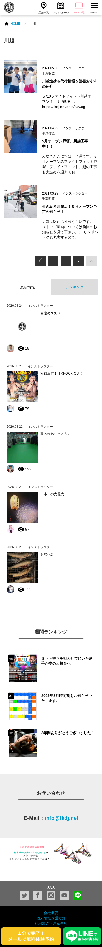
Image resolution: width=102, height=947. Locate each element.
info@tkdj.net (61, 818)
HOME (15, 23)
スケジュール (61, 12)
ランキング (74, 287)
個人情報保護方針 (51, 918)
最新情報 (27, 287)
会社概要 (51, 913)
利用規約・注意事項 (51, 923)
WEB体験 (79, 12)
